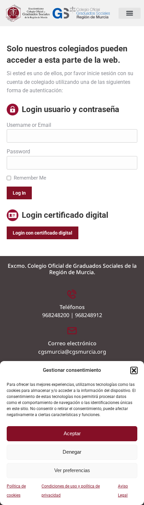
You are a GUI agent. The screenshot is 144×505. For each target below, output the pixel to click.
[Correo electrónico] (72, 330)
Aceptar (72, 433)
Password (18, 151)
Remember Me (30, 178)
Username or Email (29, 125)
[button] (134, 370)
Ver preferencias (72, 470)
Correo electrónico (72, 343)
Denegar (72, 452)
